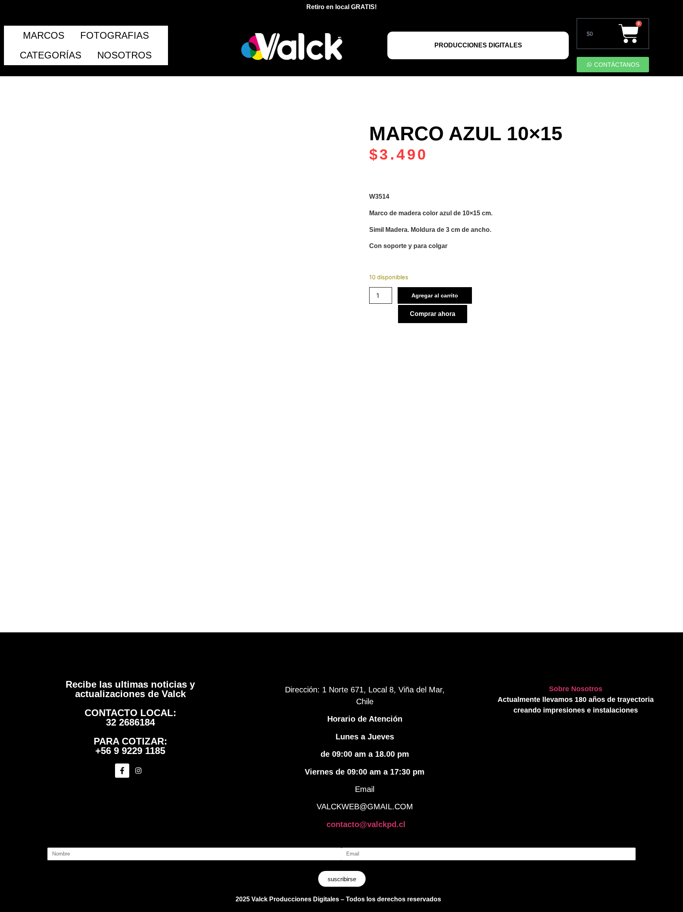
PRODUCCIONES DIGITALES (478, 45)
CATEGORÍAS (50, 55)
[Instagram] (138, 770)
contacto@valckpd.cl (366, 824)
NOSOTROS (124, 55)
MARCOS (43, 35)
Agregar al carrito (434, 295)
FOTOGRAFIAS (114, 35)
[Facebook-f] (122, 770)
